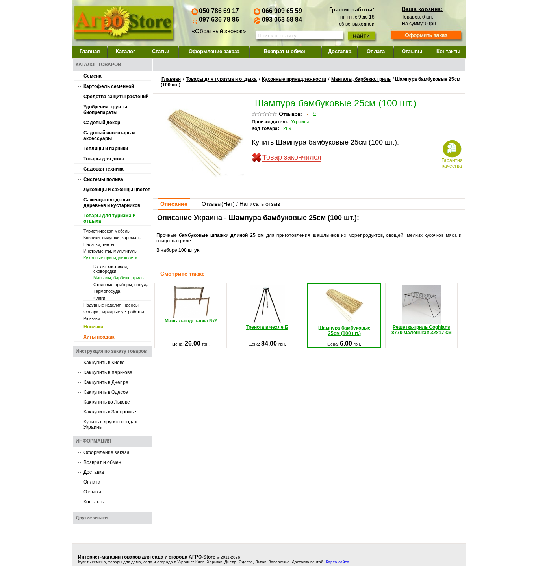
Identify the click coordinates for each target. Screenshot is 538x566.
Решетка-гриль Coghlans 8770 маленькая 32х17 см (421, 329)
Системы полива (103, 179)
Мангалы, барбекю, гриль (118, 278)
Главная (90, 51)
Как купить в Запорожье (109, 412)
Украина (300, 122)
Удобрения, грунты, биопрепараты (105, 109)
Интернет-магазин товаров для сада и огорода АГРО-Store (146, 557)
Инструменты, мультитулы (110, 251)
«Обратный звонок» (219, 31)
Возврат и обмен (285, 51)
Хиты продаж (99, 337)
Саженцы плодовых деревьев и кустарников (111, 202)
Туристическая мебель (106, 231)
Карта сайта (337, 562)
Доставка (339, 51)
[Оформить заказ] (426, 36)
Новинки (93, 327)
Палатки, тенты (98, 244)
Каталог (125, 51)
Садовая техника (103, 169)
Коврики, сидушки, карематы (112, 237)
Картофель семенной (108, 86)
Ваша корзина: (422, 9)
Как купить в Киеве (104, 362)
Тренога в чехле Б (267, 327)
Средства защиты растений (115, 96)
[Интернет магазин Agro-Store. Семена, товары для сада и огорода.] (123, 21)
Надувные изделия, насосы (111, 305)
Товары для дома (103, 159)
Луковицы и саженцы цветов (116, 189)
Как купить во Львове (106, 402)
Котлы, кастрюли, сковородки (110, 269)
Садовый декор (101, 122)
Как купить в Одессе (105, 392)
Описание (173, 204)
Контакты (448, 51)
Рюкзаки (91, 318)
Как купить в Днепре (105, 382)
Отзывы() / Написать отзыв (241, 204)
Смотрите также (182, 273)
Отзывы (412, 51)
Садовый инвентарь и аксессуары (109, 135)
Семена (92, 76)
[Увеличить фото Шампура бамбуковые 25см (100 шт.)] (204, 180)
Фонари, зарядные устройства (113, 311)
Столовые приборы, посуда (120, 284)
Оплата (376, 51)
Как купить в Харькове (107, 372)
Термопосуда (106, 291)
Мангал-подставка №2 (191, 321)
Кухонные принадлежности (110, 257)
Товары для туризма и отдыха (221, 79)
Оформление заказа (214, 51)
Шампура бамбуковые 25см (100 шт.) (344, 330)
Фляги (99, 298)
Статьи (160, 51)
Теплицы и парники (105, 148)
